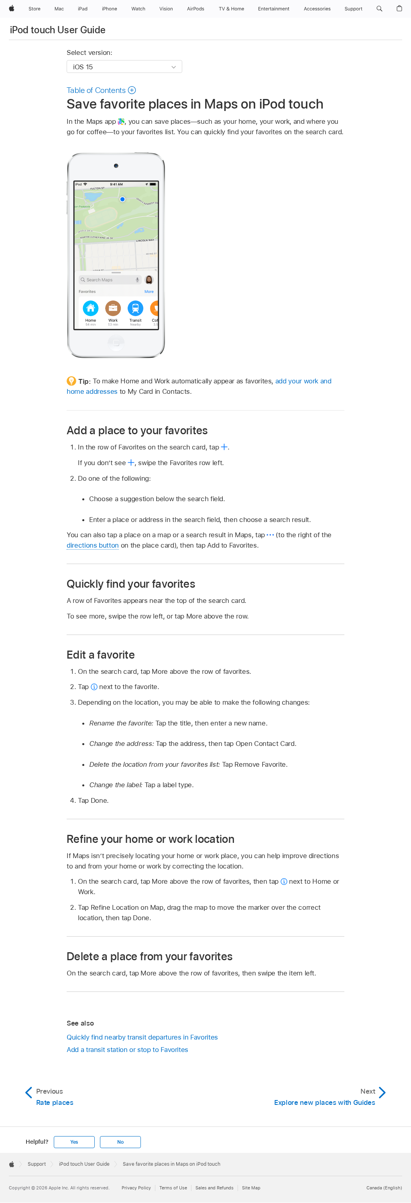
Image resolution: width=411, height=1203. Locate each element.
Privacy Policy (136, 1188)
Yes (74, 1142)
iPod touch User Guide (58, 30)
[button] (379, 9)
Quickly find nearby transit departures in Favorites (142, 1037)
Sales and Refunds (214, 1188)
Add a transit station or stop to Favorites (127, 1050)
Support (37, 1164)
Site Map (251, 1188)
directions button (93, 545)
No (120, 1142)
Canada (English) (384, 1188)
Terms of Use (173, 1188)
